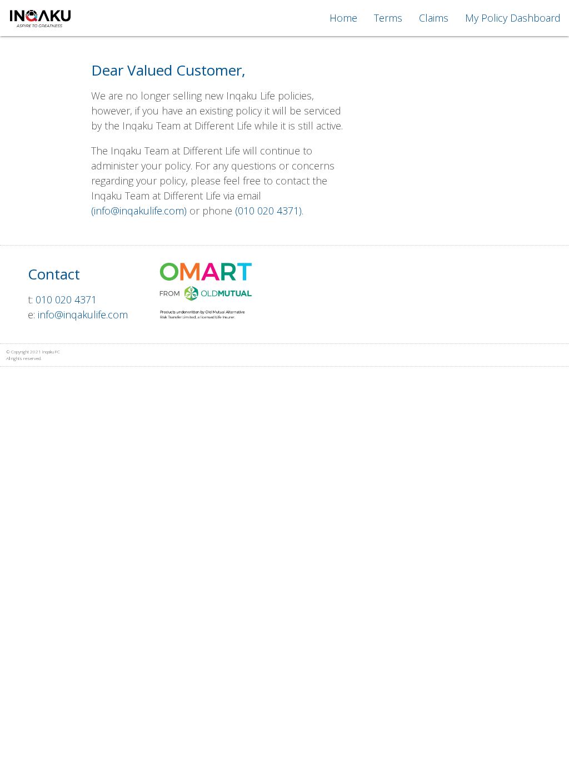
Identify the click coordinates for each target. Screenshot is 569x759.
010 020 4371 (66, 299)
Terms (388, 17)
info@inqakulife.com (83, 314)
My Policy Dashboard (513, 17)
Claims (433, 17)
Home (343, 17)
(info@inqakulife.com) (139, 210)
